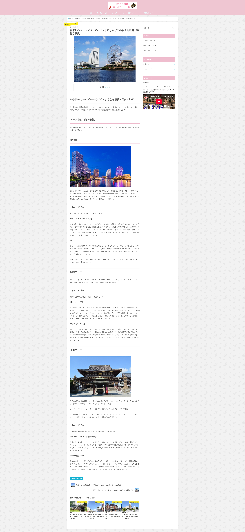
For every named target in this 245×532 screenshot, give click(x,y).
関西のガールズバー (149, 13)
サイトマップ (147, 69)
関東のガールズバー (134, 13)
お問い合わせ (147, 64)
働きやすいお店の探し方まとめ (98, 13)
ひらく (107, 87)
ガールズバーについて (118, 13)
